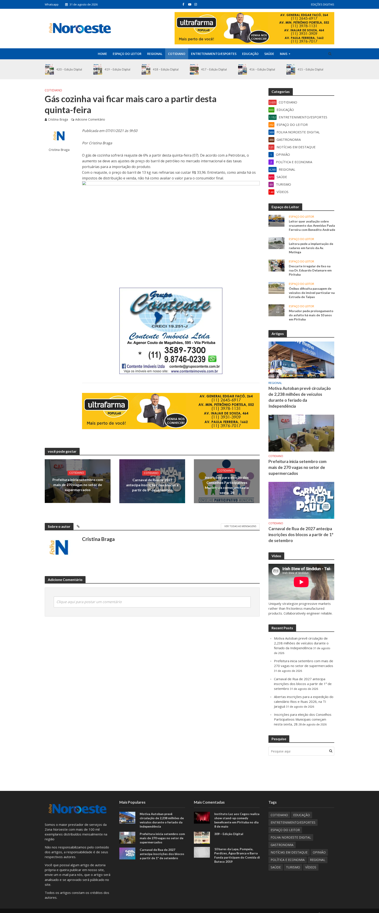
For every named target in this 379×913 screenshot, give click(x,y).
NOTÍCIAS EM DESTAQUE (289, 852)
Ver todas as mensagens (240, 526)
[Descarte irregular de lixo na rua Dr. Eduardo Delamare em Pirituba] (276, 265)
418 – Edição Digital (166, 69)
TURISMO (293, 867)
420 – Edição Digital (69, 69)
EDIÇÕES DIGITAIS (322, 4)
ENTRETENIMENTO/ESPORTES (213, 54)
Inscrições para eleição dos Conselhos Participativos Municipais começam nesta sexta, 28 (227, 485)
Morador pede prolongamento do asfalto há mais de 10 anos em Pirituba (311, 315)
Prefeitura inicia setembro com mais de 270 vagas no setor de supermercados (77, 484)
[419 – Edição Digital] (97, 69)
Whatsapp (52, 4)
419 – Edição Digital (117, 69)
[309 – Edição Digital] (202, 837)
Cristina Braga (58, 119)
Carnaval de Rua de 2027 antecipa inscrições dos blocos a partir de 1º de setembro (152, 485)
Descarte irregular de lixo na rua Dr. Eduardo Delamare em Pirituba (310, 270)
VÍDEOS (310, 867)
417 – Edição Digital (214, 69)
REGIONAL (154, 54)
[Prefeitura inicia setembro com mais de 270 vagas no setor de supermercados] (301, 432)
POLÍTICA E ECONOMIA (288, 860)
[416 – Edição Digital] (242, 69)
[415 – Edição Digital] (290, 69)
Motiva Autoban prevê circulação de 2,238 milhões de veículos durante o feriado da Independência (299, 397)
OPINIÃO (319, 852)
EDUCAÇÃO (250, 54)
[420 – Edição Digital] (49, 69)
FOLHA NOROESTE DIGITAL (291, 837)
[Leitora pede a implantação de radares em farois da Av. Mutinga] (276, 242)
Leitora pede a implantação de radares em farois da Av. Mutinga (311, 248)
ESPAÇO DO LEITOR (127, 54)
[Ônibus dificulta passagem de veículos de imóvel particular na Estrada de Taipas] (276, 287)
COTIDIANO (176, 54)
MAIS (283, 54)
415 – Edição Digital (310, 69)
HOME (102, 54)
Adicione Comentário (90, 119)
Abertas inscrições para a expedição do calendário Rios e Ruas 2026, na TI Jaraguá (303, 701)
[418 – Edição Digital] (146, 69)
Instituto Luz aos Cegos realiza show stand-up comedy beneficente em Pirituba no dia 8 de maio (236, 820)
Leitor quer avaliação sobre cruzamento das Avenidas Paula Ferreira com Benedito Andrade (312, 225)
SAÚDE (269, 54)
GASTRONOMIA (282, 845)
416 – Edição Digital (262, 69)
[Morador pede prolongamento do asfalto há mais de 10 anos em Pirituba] (276, 310)
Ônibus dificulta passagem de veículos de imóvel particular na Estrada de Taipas (312, 293)
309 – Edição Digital (228, 834)
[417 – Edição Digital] (194, 69)
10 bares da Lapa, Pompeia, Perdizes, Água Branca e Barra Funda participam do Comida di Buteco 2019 (237, 855)
